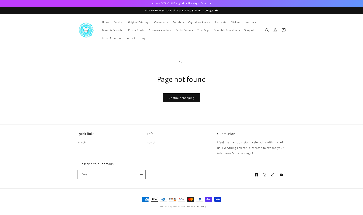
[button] (267, 30)
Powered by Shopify (197, 206)
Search (82, 142)
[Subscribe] (141, 174)
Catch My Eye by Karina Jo (176, 206)
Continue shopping (181, 98)
